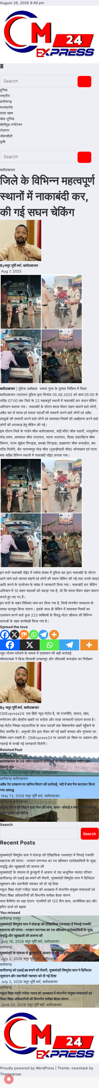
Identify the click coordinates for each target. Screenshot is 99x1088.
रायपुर (17, 918)
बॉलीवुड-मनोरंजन (11, 124)
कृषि (2, 142)
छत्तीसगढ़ (6, 101)
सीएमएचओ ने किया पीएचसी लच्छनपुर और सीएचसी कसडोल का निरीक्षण (46, 659)
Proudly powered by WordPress (27, 1068)
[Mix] (24, 634)
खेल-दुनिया (7, 119)
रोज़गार (4, 130)
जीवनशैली (6, 136)
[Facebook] (5, 634)
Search (6, 824)
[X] (14, 634)
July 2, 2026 (12, 958)
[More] (54, 634)
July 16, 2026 (13, 941)
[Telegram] (43, 634)
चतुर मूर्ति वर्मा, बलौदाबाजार (21, 265)
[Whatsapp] (33, 634)
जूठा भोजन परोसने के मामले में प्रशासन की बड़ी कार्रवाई (35, 653)
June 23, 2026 (14, 1004)
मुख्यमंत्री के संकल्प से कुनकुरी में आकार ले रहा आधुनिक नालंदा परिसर (46, 872)
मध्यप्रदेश (6, 107)
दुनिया (3, 90)
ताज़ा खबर (6, 113)
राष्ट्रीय (5, 95)
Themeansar (10, 1074)
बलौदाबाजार (7, 170)
